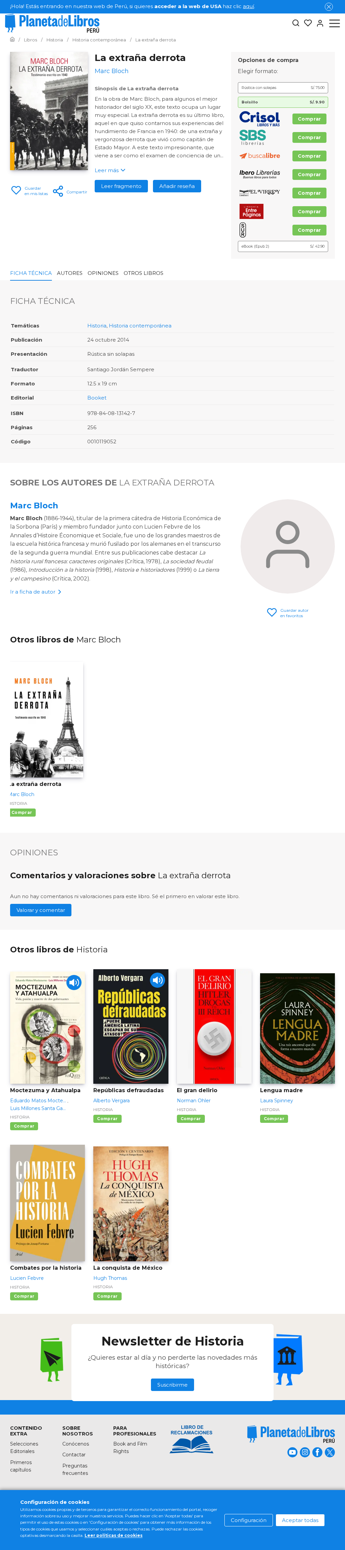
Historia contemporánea (140, 325)
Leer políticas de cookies (114, 1535)
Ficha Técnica (31, 273)
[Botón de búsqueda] (296, 23)
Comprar (309, 119)
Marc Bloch (34, 505)
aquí (248, 6)
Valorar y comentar (41, 910)
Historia (96, 325)
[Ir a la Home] (12, 39)
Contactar (74, 1455)
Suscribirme (172, 1385)
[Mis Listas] (306, 23)
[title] (191, 1456)
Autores (70, 273)
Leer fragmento (121, 186)
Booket (96, 397)
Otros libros (143, 273)
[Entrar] (318, 23)
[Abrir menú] (334, 23)
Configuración (248, 1520)
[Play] (74, 982)
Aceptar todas (300, 1520)
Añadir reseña (177, 186)
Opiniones (103, 273)
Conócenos (75, 1444)
